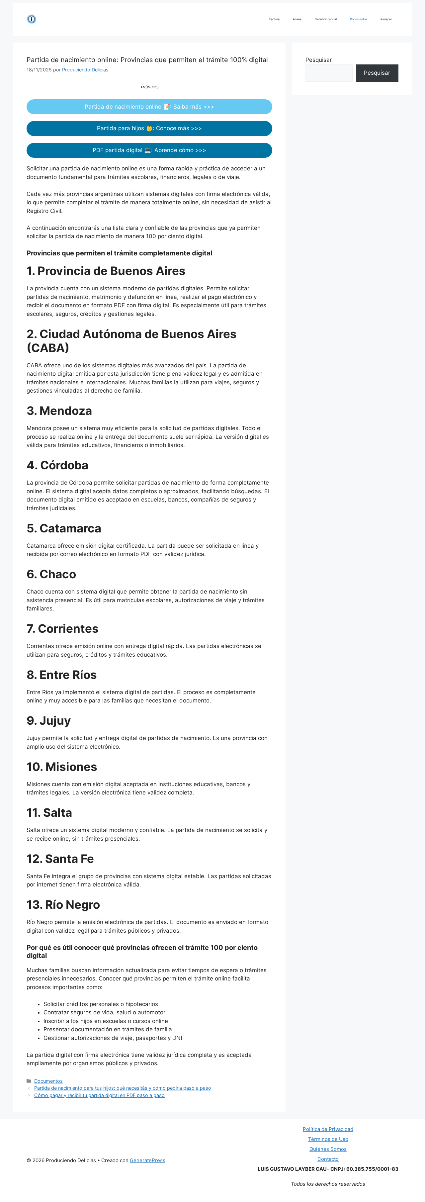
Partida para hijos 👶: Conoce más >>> (149, 128)
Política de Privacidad (328, 1129)
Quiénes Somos (328, 1149)
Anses (297, 19)
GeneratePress (147, 1160)
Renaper (386, 19)
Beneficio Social (326, 19)
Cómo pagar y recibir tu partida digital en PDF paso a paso (99, 1095)
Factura (274, 19)
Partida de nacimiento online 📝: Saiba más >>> (149, 106)
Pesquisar (318, 59)
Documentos (358, 19)
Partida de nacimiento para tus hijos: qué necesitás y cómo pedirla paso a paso (122, 1088)
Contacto (328, 1159)
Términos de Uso (328, 1139)
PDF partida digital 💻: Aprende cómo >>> (149, 150)
